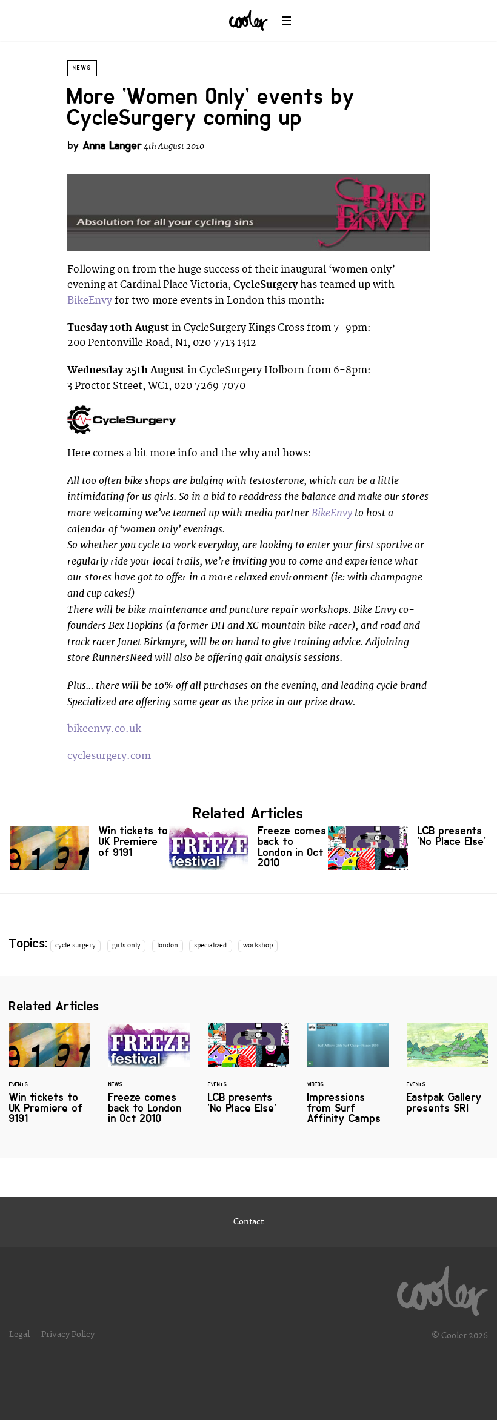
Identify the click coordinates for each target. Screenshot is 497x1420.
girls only (126, 945)
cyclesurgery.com (109, 756)
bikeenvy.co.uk (104, 729)
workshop (258, 945)
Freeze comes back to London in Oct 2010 (249, 849)
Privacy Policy (68, 1334)
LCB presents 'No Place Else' (407, 848)
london (167, 945)
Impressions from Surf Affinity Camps (348, 1081)
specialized (210, 945)
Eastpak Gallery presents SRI (447, 1075)
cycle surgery (75, 945)
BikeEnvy (89, 300)
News (82, 67)
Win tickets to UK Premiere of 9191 (89, 848)
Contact (248, 1222)
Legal (19, 1334)
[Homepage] (442, 1288)
